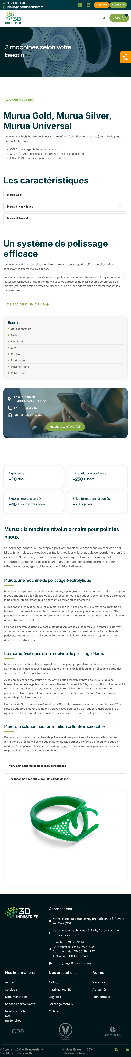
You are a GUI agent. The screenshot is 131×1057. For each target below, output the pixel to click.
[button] (71, 5)
